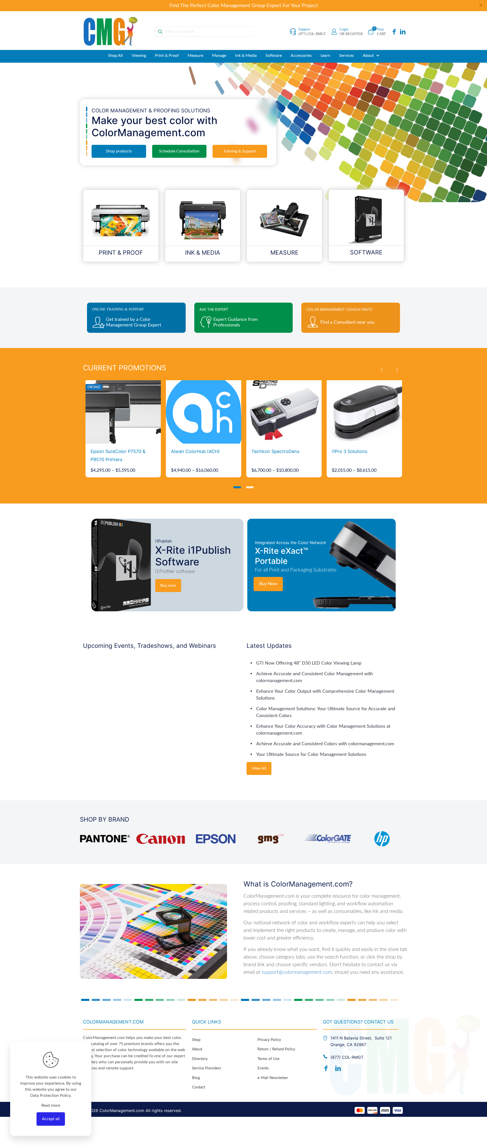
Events (263, 1068)
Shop (196, 1040)
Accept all (51, 1119)
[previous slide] (381, 369)
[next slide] (397, 369)
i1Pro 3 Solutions (349, 451)
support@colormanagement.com (297, 972)
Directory (200, 1059)
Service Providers (206, 1068)
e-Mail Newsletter (272, 1078)
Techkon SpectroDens (275, 451)
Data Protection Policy (50, 1095)
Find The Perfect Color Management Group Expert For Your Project (243, 5)
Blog (196, 1078)
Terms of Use (268, 1059)
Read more (50, 1105)
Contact (198, 1087)
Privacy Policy (269, 1040)
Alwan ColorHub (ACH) (195, 451)
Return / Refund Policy (276, 1049)
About (197, 1049)
